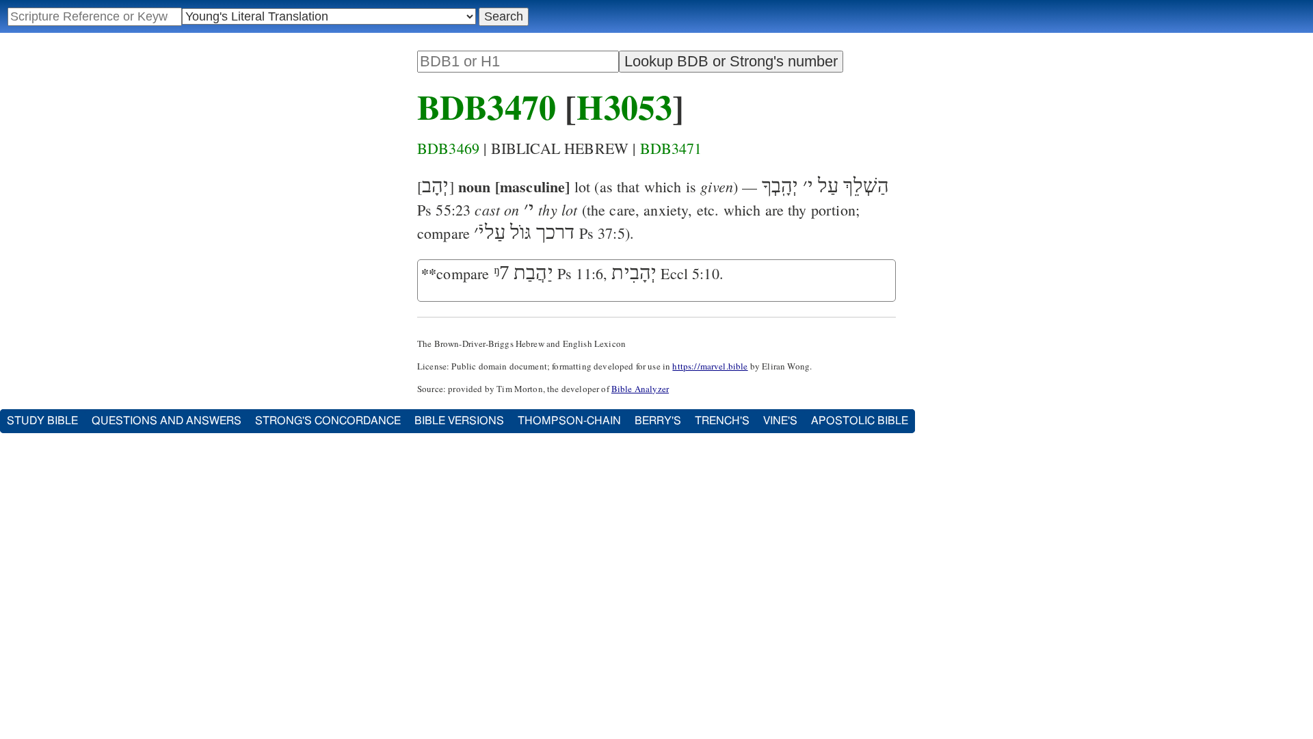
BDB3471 (671, 148)
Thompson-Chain (569, 420)
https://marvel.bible (709, 366)
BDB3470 (486, 106)
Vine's (780, 420)
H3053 (624, 106)
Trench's (722, 420)
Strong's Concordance (328, 420)
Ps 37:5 (602, 233)
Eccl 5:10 (690, 273)
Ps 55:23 (443, 210)
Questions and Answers (166, 420)
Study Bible (42, 420)
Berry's (658, 420)
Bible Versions (459, 420)
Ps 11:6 (580, 273)
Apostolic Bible (859, 420)
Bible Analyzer (640, 389)
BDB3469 (448, 148)
